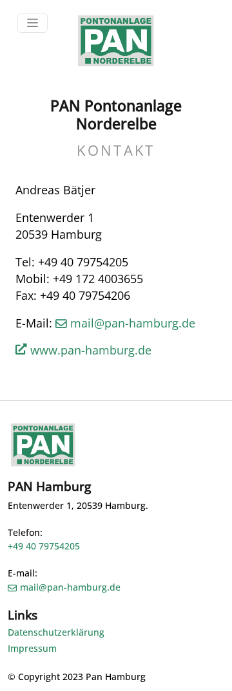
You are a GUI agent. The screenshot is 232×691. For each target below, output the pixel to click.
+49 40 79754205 (44, 546)
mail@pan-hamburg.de (132, 323)
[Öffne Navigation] (32, 23)
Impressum (32, 648)
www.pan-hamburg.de (90, 350)
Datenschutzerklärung (56, 632)
